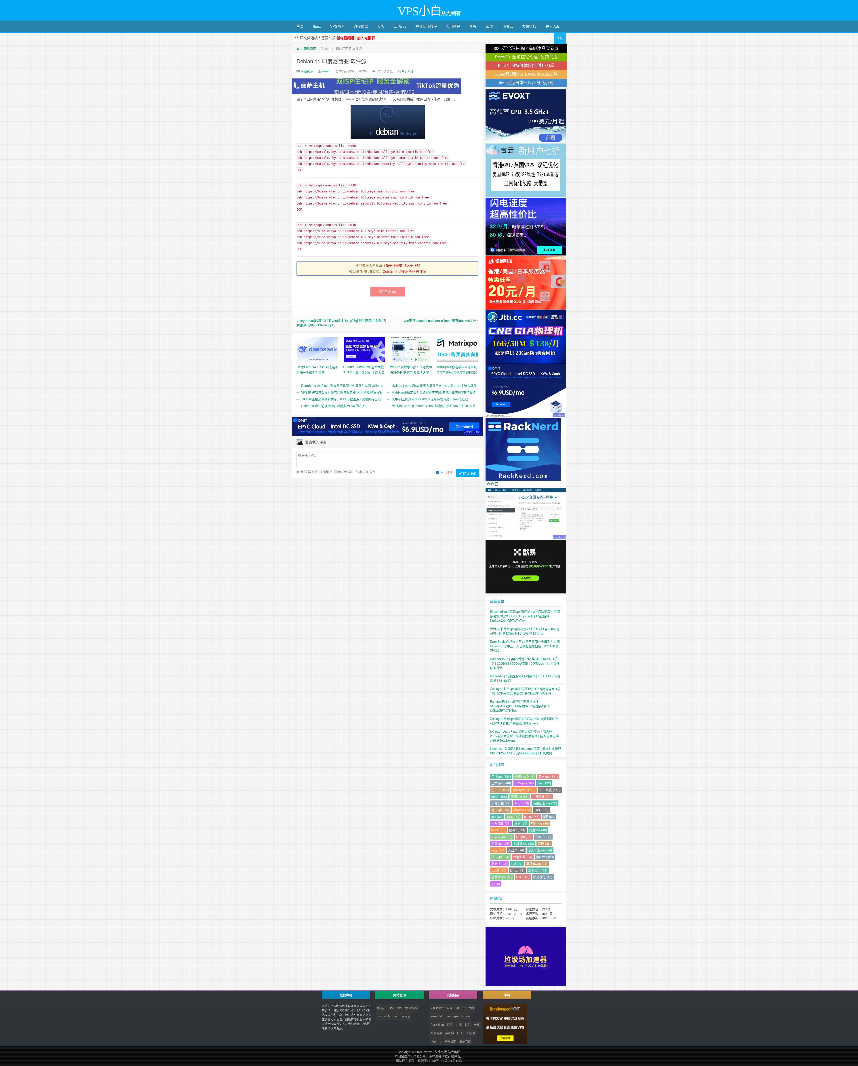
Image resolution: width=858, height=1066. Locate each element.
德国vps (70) (500, 810)
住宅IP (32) (543, 836)
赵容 (468, 1024)
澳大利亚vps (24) (540, 850)
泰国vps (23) (545, 857)
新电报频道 (394, 265)
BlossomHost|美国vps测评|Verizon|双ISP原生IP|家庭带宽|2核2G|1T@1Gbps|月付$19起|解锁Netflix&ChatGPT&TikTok (525, 616)
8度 (457, 1008)
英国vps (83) (520, 796)
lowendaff (437, 1016)
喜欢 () (390, 291)
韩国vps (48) (540, 823)
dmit (395, 1016)
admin (326, 71)
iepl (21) (517, 863)
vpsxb (428, 1051)
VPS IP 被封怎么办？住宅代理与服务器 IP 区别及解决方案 (341, 392)
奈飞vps (400, 26)
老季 (476, 1024)
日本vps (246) (501, 783)
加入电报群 (411, 265)
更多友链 (465, 1041)
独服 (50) (520, 823)
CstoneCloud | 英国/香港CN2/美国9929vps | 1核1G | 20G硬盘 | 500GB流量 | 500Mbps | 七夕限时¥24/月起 (524, 663)
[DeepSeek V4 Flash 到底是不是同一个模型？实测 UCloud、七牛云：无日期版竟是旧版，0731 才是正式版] (317, 349)
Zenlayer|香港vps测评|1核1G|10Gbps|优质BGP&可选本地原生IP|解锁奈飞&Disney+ (524, 720)
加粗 (325, 471)
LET (460, 1033)
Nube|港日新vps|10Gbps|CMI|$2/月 (526, 74)
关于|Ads (552, 26)
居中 (350, 471)
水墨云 (381, 1008)
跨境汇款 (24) (522, 857)
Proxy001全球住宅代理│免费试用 (526, 57)
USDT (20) (498, 870)
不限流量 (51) (501, 823)
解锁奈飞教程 (426, 26)
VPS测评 (337, 26)
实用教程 (453, 26)
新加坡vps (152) (524, 789)
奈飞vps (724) (501, 776)
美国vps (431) (548, 776)
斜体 (360, 471)
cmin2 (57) (531, 816)
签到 (371, 471)
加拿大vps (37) (501, 836)
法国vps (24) (500, 857)
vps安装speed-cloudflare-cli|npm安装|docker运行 (440, 320)
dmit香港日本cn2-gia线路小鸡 (526, 82)
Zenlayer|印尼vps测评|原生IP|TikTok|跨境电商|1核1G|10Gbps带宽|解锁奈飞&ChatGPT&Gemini (525, 690)
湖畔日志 (450, 1041)
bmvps (465, 1016)
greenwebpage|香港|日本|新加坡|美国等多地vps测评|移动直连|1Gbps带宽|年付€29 (365, 37)
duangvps (452, 1016)
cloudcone (411, 1008)
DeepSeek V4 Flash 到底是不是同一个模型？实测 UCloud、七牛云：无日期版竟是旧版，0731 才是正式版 (525, 646)
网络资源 (310, 48)
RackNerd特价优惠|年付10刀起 (526, 65)
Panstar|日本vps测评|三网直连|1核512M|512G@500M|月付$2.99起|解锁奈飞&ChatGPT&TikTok (520, 706)
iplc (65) (497, 816)
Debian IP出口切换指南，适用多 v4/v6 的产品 (333, 405)
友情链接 (529, 26)
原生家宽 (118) (549, 789)
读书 (472, 26)
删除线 (338, 471)
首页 (300, 26)
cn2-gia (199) (524, 783)
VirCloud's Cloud (441, 1008)
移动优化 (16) (542, 877)
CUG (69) (541, 810)
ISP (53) (549, 816)
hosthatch (383, 1016)
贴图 (314, 471)
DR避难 (470, 1033)
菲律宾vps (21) (536, 863)
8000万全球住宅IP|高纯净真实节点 (526, 48)
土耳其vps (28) (523, 843)
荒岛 (450, 1024)
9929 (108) (499, 796)
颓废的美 (436, 1033)
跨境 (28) (544, 843)
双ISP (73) (521, 803)
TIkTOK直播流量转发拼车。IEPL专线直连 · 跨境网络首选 (341, 399)
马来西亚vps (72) (545, 803)
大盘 (380, 26)
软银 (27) (497, 850)
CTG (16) (522, 877)
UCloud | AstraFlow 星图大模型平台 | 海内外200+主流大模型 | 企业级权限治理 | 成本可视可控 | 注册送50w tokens (525, 736)
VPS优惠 (360, 26)
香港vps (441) (524, 776)
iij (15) (495, 883)
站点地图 (454, 1051)
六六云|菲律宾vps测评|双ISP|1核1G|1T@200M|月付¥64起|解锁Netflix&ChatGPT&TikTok (525, 631)
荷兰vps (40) (538, 830)
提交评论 (469, 473)
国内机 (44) (517, 830)
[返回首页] (298, 48)
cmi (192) (544, 783)
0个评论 (407, 71)
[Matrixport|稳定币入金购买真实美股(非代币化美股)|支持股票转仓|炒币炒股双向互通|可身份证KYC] (457, 349)
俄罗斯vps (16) (501, 877)
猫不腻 (449, 1033)
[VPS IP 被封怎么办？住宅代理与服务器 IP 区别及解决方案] (411, 349)
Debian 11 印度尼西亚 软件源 (331, 61)
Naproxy (436, 1041)
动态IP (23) (499, 863)
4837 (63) (513, 816)
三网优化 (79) (542, 796)
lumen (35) (524, 836)
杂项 (489, 26)
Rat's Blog (437, 1024)
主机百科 (468, 1008)
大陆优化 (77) (501, 803)
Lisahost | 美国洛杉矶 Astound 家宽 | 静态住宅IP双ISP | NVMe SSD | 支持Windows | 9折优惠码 (525, 750)
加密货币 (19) (537, 870)
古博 (459, 1024)
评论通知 (446, 472)
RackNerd (395, 1008)
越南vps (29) (500, 843)
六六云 (406, 1016)
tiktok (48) (498, 830)
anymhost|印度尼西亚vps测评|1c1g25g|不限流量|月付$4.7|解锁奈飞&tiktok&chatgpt (341, 322)
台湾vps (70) (522, 810)
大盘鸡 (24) (516, 850)
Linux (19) (517, 870)
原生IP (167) (500, 789)
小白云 (508, 26)
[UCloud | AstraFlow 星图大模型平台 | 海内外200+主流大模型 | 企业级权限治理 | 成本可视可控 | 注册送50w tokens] (364, 349)
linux (317, 26)
